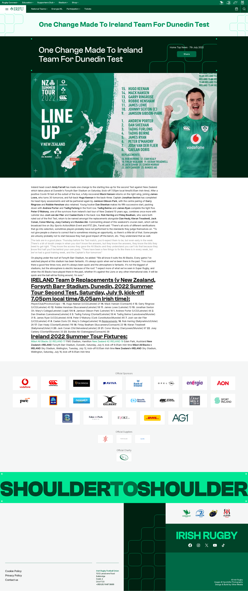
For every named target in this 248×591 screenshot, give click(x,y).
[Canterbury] (53, 383)
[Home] (17, 9)
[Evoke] (124, 418)
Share (187, 54)
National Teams (38, 9)
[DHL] (152, 418)
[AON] (223, 383)
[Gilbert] (110, 400)
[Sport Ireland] (223, 400)
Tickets (87, 9)
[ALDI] (53, 400)
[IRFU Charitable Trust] (124, 457)
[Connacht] (221, 2)
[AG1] (180, 418)
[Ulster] (242, 2)
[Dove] (194, 400)
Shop (74, 2)
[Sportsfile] (142, 439)
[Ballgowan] (67, 418)
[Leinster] (228, 2)
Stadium (63, 2)
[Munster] (235, 2)
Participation (73, 9)
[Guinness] (81, 383)
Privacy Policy (13, 575)
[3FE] (105, 439)
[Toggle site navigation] (5, 9)
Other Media (237, 584)
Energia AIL (57, 9)
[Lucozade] (81, 400)
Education (27, 2)
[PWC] (25, 400)
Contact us (11, 579)
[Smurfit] (138, 400)
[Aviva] (110, 383)
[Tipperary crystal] (124, 439)
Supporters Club (45, 2)
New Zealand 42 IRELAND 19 (107, 341)
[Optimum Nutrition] (166, 400)
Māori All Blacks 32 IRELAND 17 (48, 341)
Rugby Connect (9, 2)
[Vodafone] (25, 383)
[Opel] (166, 383)
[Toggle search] (244, 9)
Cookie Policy (13, 571)
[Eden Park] (95, 418)
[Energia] (194, 383)
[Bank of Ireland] (138, 383)
